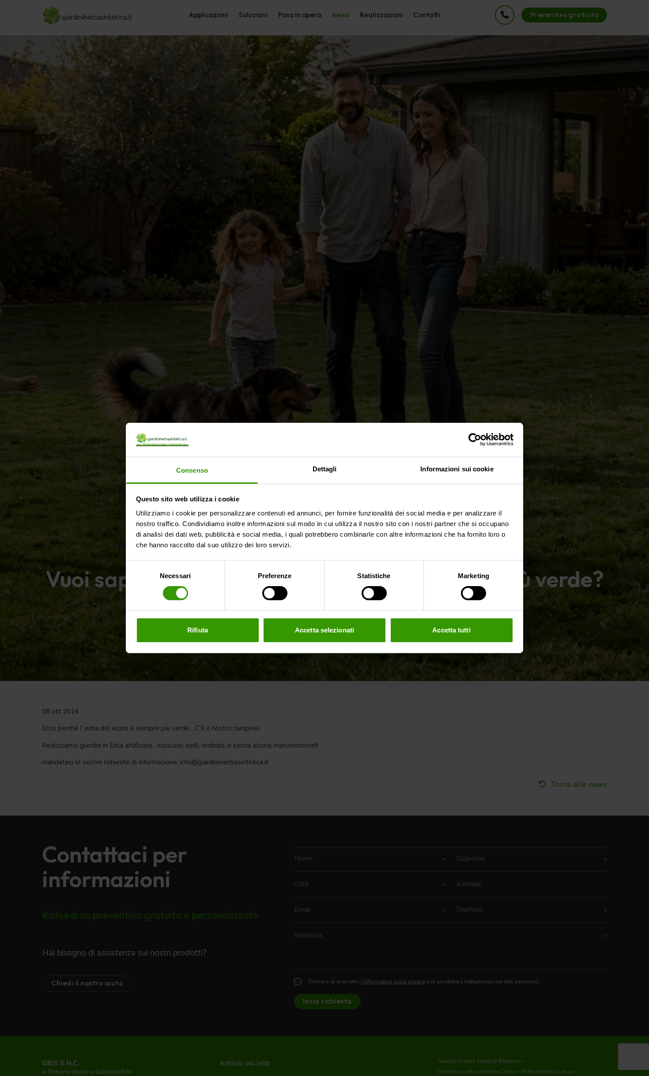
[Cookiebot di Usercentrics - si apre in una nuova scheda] (474, 439)
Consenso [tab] (192, 470)
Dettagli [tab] (325, 469)
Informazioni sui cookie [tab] (456, 469)
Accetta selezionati (324, 630)
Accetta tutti (451, 630)
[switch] (274, 593)
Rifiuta (197, 630)
